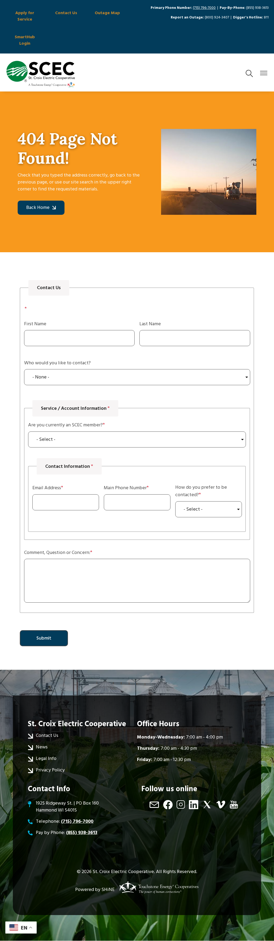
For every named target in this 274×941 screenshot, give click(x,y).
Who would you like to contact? (57, 362)
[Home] (40, 73)
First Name (35, 323)
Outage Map (107, 13)
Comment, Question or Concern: (57, 552)
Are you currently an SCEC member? (65, 425)
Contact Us (66, 13)
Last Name (150, 323)
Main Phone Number (125, 487)
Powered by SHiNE (95, 889)
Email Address (46, 487)
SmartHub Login (25, 40)
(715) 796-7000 (204, 7)
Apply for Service (24, 16)
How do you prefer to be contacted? (201, 491)
